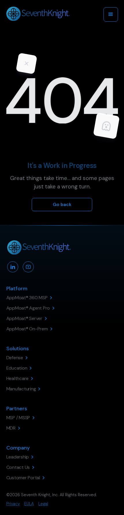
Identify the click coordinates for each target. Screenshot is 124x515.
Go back (62, 204)
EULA (29, 504)
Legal (43, 504)
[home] (38, 15)
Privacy (13, 504)
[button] (111, 14)
